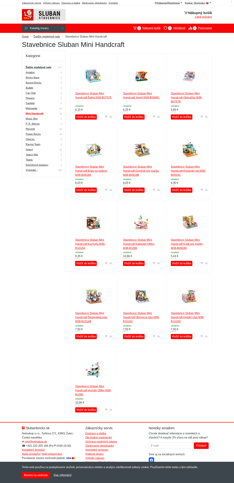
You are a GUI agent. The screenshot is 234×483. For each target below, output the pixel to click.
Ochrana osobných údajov (101, 441)
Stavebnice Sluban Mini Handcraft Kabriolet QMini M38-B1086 (138, 244)
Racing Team (33, 144)
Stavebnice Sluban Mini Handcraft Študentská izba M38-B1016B (91, 317)
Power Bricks (33, 134)
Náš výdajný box (52, 454)
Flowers (30, 98)
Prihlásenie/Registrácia (167, 3)
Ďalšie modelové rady (47, 36)
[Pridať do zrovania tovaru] (110, 116)
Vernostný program (96, 449)
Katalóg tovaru (39, 28)
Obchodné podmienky (98, 437)
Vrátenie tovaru (94, 454)
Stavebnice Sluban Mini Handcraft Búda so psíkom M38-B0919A (91, 170)
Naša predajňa (31, 454)
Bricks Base (32, 77)
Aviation (30, 72)
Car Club (31, 92)
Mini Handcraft (34, 113)
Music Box (32, 118)
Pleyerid (30, 128)
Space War (32, 154)
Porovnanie (203, 28)
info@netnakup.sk (36, 441)
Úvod (25, 36)
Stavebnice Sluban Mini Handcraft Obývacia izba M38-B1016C (141, 317)
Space (29, 149)
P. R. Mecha (32, 123)
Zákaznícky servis (31, 3)
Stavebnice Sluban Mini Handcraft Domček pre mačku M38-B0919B (141, 170)
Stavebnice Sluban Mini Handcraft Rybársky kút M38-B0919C (188, 170)
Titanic (29, 159)
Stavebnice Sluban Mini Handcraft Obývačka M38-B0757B (186, 97)
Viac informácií (62, 475)
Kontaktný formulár (33, 449)
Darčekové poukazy (37, 164)
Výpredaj (32, 170)
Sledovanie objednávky (94, 3)
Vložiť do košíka (86, 116)
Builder (29, 87)
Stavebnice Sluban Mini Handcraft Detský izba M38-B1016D (187, 317)
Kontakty (113, 3)
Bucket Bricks (33, 82)
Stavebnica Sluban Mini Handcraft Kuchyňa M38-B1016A (90, 244)
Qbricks (30, 139)
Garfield (30, 103)
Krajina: (195, 3)
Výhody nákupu (51, 3)
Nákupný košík (149, 28)
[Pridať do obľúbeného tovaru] (106, 116)
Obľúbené (177, 28)
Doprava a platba (70, 3)
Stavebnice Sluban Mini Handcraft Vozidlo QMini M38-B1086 (93, 390)
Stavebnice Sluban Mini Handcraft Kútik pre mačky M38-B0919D (187, 244)
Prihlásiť (201, 445)
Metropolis (31, 108)
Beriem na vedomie (36, 475)
